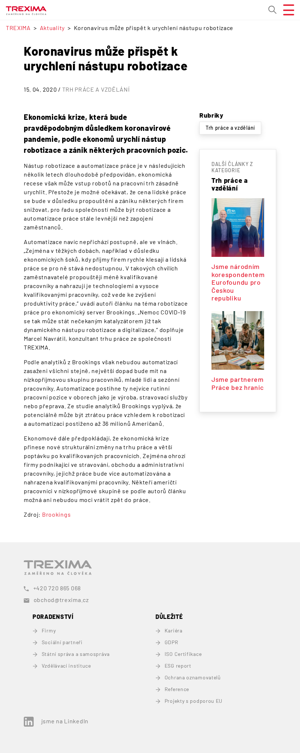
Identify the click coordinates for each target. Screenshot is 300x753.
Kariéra (174, 630)
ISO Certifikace (183, 654)
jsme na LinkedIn (65, 720)
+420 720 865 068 (57, 587)
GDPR (172, 642)
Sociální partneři (62, 642)
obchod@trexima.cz (61, 599)
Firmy (49, 630)
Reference (177, 689)
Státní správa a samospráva (76, 654)
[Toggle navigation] (285, 10)
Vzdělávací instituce (66, 665)
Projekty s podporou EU (193, 701)
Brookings (56, 514)
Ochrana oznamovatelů (193, 677)
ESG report (178, 665)
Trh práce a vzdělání (96, 89)
